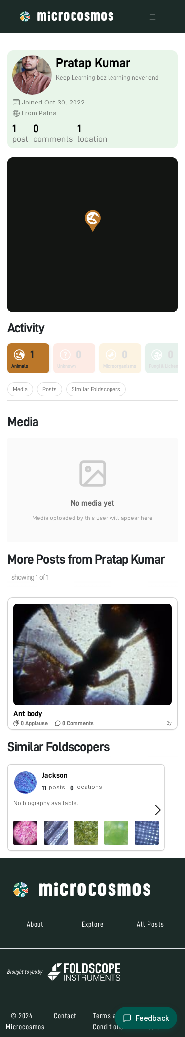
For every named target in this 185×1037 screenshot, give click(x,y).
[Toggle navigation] (152, 16)
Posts (49, 389)
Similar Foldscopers (96, 389)
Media (20, 389)
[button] (93, 221)
